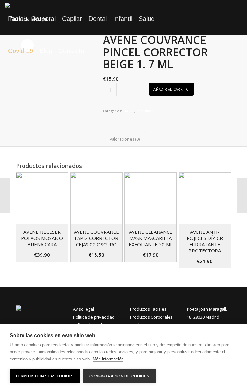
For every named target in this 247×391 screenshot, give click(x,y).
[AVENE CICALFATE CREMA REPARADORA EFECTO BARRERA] (5, 195)
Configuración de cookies (119, 376)
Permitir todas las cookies (44, 376)
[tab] (124, 139)
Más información (108, 359)
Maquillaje (145, 110)
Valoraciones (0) (125, 139)
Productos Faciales (148, 309)
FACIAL (128, 110)
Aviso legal (83, 309)
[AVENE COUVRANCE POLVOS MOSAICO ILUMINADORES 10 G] (242, 195)
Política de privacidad (93, 317)
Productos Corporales (151, 317)
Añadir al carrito (171, 89)
